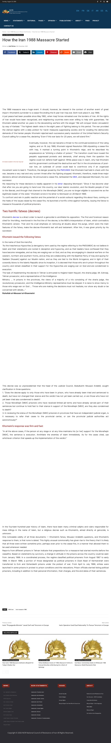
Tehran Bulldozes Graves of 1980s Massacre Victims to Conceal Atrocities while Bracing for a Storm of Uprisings (55, 665)
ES (102, 11)
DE (88, 11)
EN (77, 11)
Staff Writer (12, 46)
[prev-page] (3, 671)
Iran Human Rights (44, 660)
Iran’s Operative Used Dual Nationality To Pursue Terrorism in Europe (84, 625)
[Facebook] (97, 1)
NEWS (5, 686)
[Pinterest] (101, 1)
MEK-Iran (11, 609)
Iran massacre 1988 (21, 609)
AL (106, 11)
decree (16, 217)
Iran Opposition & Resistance (10, 660)
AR (97, 11)
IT (93, 11)
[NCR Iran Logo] (15, 12)
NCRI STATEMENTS (39, 686)
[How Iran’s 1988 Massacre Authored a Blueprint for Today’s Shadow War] (19, 649)
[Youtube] (107, 1)
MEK (75, 177)
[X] (104, 1)
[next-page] (7, 671)
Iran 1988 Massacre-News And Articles (19, 32)
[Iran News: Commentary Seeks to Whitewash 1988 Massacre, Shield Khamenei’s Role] (92, 649)
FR (83, 11)
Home (4, 32)
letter (60, 184)
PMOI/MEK (65, 170)
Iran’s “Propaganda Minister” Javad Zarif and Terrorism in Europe (25, 625)
